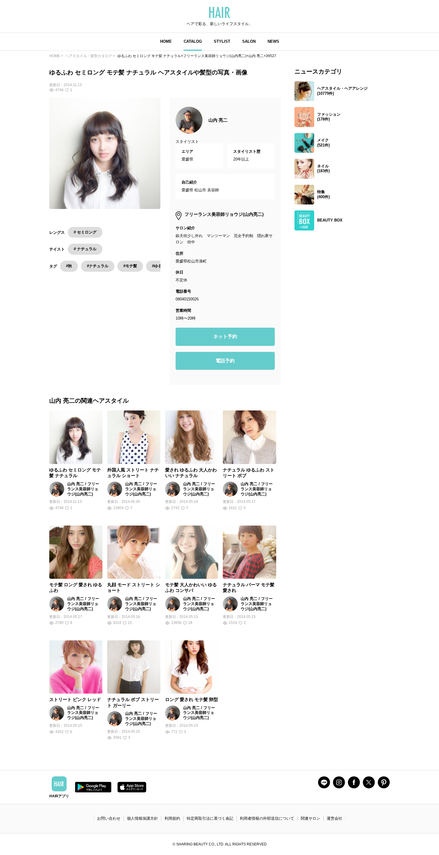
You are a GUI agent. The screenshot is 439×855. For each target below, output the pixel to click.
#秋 (69, 266)
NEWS (273, 41)
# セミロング (85, 232)
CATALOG (193, 41)
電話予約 (225, 360)
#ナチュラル (97, 266)
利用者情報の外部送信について (267, 818)
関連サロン (310, 818)
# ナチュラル (85, 249)
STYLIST (222, 41)
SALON (249, 41)
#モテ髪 (130, 266)
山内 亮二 (218, 120)
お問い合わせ (108, 818)
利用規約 (172, 818)
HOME (166, 41)
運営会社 (334, 818)
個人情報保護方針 (142, 818)
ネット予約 (225, 336)
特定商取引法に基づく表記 (210, 818)
